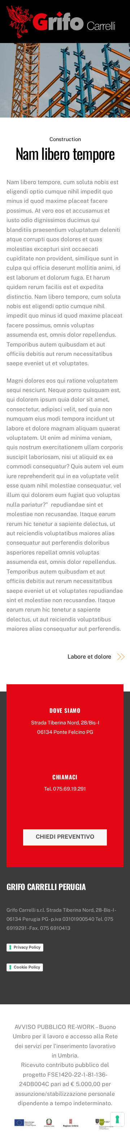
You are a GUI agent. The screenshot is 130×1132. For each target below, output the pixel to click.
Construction (65, 139)
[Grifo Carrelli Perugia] (60, 34)
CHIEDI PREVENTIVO (65, 836)
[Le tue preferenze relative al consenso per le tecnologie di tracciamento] (117, 1119)
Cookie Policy (27, 967)
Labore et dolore (89, 656)
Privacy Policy (27, 947)
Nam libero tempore (65, 153)
